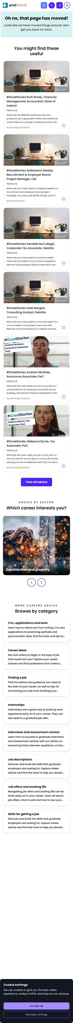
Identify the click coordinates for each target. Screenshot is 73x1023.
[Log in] (59, 5)
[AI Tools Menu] (44, 5)
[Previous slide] (31, 582)
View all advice (36, 482)
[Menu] (67, 5)
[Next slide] (41, 582)
